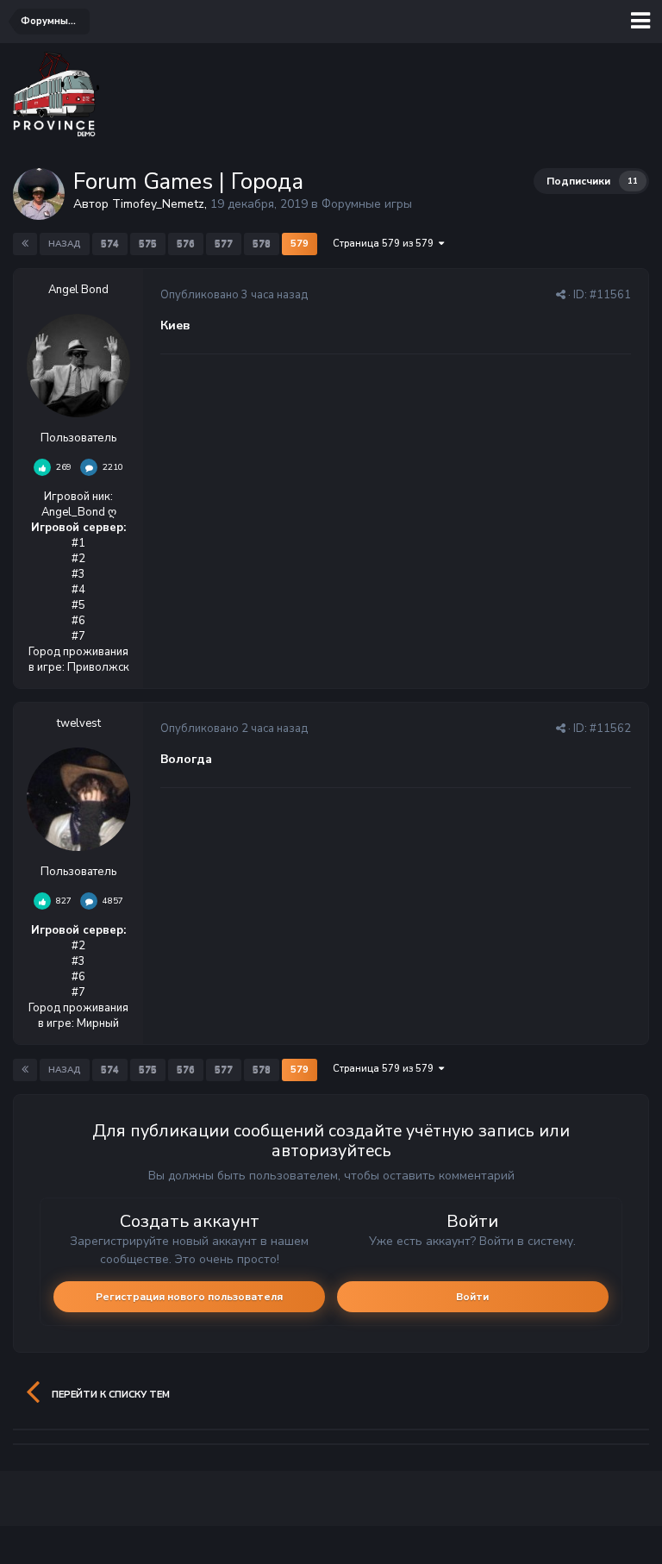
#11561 (610, 295)
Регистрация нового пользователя (189, 1297)
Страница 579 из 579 (386, 243)
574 (110, 243)
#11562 (610, 728)
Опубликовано (234, 295)
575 (148, 243)
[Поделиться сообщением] (560, 295)
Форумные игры (367, 204)
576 (186, 243)
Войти (472, 1297)
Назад (64, 244)
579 (299, 243)
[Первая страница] (25, 244)
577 (224, 243)
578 (262, 243)
